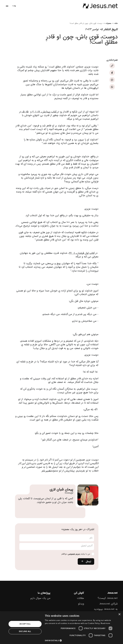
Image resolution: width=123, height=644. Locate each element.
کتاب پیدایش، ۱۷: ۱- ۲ (44, 112)
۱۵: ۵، (24, 112)
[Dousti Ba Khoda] (100, 6)
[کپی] (112, 66)
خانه (116, 23)
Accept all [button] (25, 624)
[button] (79, 640)
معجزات (108, 23)
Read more (105, 623)
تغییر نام (46, 471)
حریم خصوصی (74, 554)
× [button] (119, 614)
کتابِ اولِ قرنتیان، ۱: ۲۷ (81, 253)
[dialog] (61, 627)
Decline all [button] (25, 631)
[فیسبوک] (112, 73)
